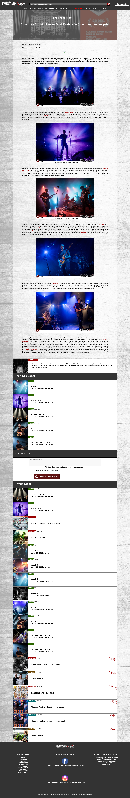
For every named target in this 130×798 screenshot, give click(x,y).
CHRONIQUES (23, 763)
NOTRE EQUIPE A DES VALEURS (107, 758)
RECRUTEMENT (106, 763)
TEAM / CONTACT (23, 772)
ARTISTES (23, 759)
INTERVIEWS (23, 764)
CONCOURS (23, 771)
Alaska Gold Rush (32, 349)
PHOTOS (23, 761)
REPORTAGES (23, 767)
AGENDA (23, 769)
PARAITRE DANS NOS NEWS (106, 761)
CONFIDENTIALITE (106, 764)
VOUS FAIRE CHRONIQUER (106, 759)
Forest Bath (69, 112)
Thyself (55, 283)
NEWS (23, 758)
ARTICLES (23, 766)
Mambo (101, 224)
